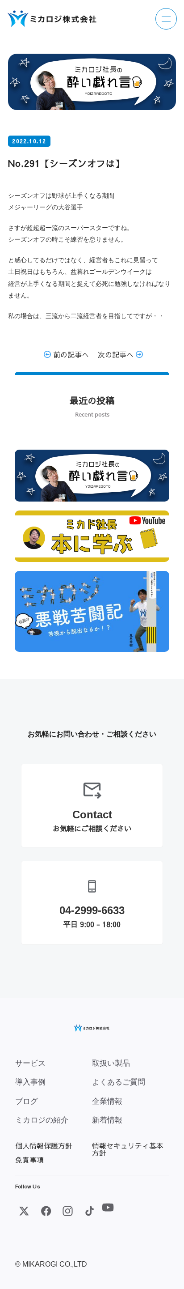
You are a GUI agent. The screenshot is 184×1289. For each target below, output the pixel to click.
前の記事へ (70, 354)
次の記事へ (117, 354)
